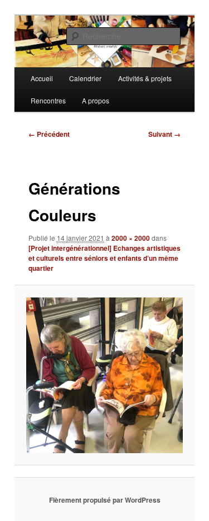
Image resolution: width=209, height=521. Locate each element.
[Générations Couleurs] (104, 375)
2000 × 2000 (130, 238)
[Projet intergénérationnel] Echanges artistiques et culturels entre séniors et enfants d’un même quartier (104, 258)
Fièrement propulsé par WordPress (105, 500)
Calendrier (85, 78)
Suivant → (164, 134)
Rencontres (48, 100)
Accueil (42, 78)
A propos (95, 100)
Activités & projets (145, 78)
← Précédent (49, 134)
